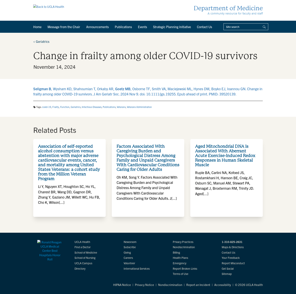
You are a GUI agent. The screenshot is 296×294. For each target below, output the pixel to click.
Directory (80, 268)
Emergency (179, 263)
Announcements (97, 27)
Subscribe (130, 247)
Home (37, 27)
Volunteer (129, 263)
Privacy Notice (144, 285)
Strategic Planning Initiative (172, 27)
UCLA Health (82, 242)
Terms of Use (180, 274)
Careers (128, 257)
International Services (137, 268)
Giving (127, 252)
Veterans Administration (139, 106)
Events (142, 27)
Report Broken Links (185, 268)
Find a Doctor (83, 247)
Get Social (228, 268)
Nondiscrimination (184, 247)
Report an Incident (198, 285)
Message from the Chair (64, 27)
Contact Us (204, 27)
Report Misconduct (233, 263)
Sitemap (227, 274)
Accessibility (222, 285)
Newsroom (130, 242)
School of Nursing (85, 257)
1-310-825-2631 (232, 242)
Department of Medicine (228, 8)
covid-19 (46, 106)
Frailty (55, 106)
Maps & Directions (233, 247)
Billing (176, 252)
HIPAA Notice (122, 285)
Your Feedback (231, 257)
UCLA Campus (83, 263)
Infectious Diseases (91, 106)
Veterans (121, 106)
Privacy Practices (183, 242)
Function (64, 106)
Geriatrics (41, 41)
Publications (123, 27)
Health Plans (180, 257)
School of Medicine (86, 252)
